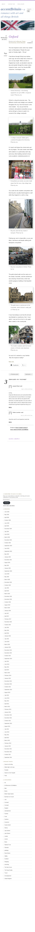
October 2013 (7, 686)
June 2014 (6, 664)
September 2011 (8, 757)
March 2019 (7, 593)
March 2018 (7, 607)
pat (15, 41)
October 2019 (7, 585)
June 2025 (6, 523)
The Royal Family (8, 870)
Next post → (28, 374)
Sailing (5, 856)
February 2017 (7, 619)
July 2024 (6, 531)
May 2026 (6, 514)
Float (5, 775)
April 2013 (6, 703)
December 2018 (8, 596)
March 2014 (7, 672)
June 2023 (6, 548)
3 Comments (30, 42)
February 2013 (7, 709)
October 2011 (7, 754)
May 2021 (6, 565)
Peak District (7, 853)
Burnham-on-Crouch (9, 796)
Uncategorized (13, 42)
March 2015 (7, 644)
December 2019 (8, 582)
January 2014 (7, 678)
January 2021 (7, 568)
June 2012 (6, 731)
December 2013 (8, 681)
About (3, 4)
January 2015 (7, 647)
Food (5, 816)
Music (5, 841)
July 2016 (6, 627)
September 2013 (8, 689)
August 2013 (7, 692)
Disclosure (21, 4)
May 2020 (6, 576)
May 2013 (6, 700)
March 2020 (7, 579)
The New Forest (8, 867)
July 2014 (6, 661)
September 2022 (8, 551)
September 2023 (8, 545)
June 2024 (6, 534)
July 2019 (6, 587)
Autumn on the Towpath (9, 772)
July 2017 (6, 613)
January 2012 (7, 746)
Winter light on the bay (9, 767)
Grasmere (6, 822)
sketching (6, 864)
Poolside (6, 770)
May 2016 (6, 630)
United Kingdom (21, 42)
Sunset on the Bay (8, 764)
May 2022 (6, 554)
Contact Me (11, 4)
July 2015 (6, 638)
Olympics (6, 847)
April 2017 (6, 616)
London (6, 836)
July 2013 (6, 695)
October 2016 (7, 624)
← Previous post (14, 374)
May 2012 (6, 734)
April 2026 (6, 517)
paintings (6, 850)
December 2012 (8, 715)
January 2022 (7, 556)
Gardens (6, 819)
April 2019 (6, 590)
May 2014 (6, 667)
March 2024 (7, 537)
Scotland (6, 858)
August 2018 (7, 604)
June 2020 (6, 573)
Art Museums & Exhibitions (10, 785)
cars (5, 799)
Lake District (7, 830)
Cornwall (6, 802)
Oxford (5, 55)
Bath (5, 788)
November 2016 (8, 621)
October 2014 (7, 655)
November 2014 (8, 652)
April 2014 (6, 669)
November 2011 (8, 751)
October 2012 (7, 720)
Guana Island (7, 824)
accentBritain (11, 9)
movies (6, 839)
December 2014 (8, 650)
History (6, 827)
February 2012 (7, 743)
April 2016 (6, 633)
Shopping (6, 861)
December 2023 (8, 540)
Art (5, 782)
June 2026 (6, 511)
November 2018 (8, 599)
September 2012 (8, 723)
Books (5, 791)
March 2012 (7, 740)
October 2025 (7, 520)
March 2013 (7, 706)
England (19, 41)
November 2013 (8, 684)
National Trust (7, 844)
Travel (23, 41)
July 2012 (6, 729)
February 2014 (7, 675)
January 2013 (7, 712)
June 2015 (6, 641)
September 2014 (8, 658)
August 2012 (7, 726)
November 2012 (8, 717)
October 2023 (7, 542)
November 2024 (8, 528)
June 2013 (6, 698)
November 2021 (8, 559)
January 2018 (7, 610)
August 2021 (7, 562)
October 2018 (7, 602)
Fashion (6, 813)
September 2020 (8, 571)
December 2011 (8, 748)
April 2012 (6, 737)
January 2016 (7, 635)
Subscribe (6, 502)
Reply (10, 407)
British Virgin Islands (9, 793)
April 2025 (6, 525)
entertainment (7, 810)
